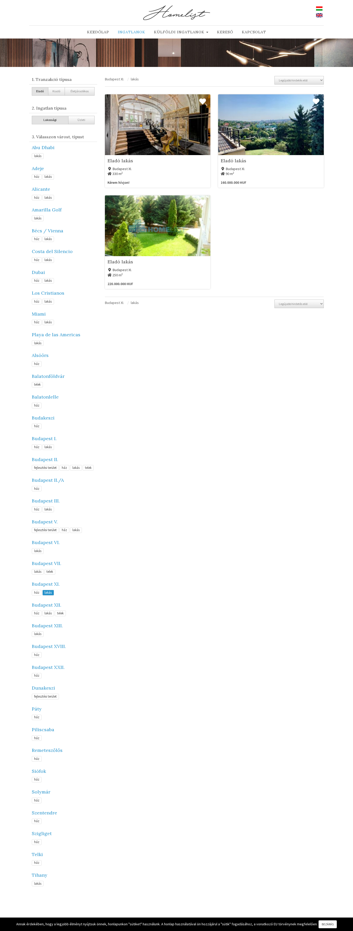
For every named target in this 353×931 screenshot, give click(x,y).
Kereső (225, 32)
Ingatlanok (131, 32)
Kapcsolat (254, 32)
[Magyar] (319, 8)
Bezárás (328, 924)
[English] (319, 15)
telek (37, 384)
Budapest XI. (114, 79)
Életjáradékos (80, 91)
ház (36, 176)
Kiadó (56, 91)
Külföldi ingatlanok (180, 32)
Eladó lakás (120, 161)
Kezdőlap (98, 32)
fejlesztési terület (45, 468)
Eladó (40, 91)
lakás (37, 156)
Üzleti (81, 120)
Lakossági (50, 120)
